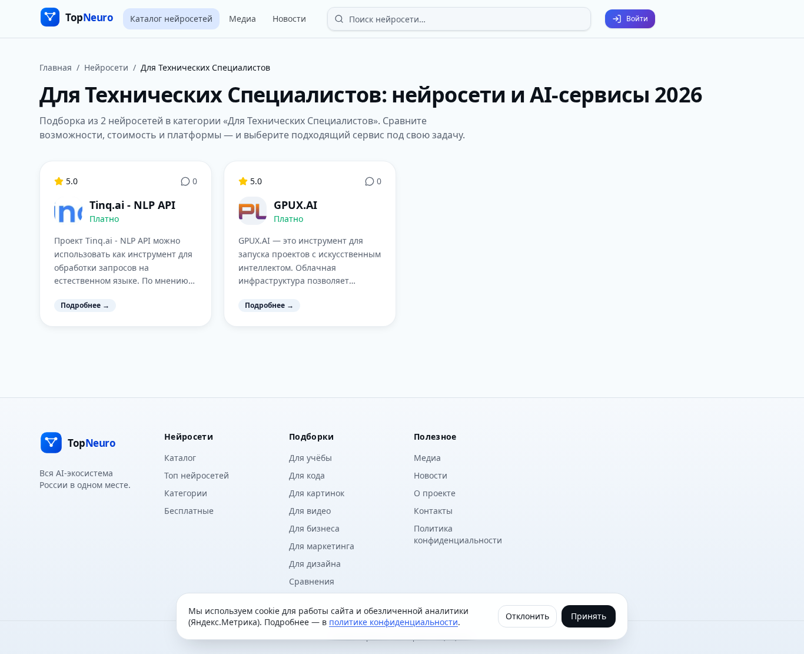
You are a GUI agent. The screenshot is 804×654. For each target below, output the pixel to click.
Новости (289, 18)
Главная (55, 67)
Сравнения (311, 581)
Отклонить (527, 616)
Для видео (310, 510)
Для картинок (316, 493)
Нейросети (106, 67)
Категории (185, 493)
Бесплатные (189, 510)
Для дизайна (315, 563)
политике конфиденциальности (393, 622)
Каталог (180, 457)
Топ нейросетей (196, 475)
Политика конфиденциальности (458, 534)
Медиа (242, 18)
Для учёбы (310, 457)
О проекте (435, 493)
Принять (588, 616)
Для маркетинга (321, 546)
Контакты (433, 510)
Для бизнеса (314, 528)
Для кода (307, 475)
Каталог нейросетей (171, 18)
